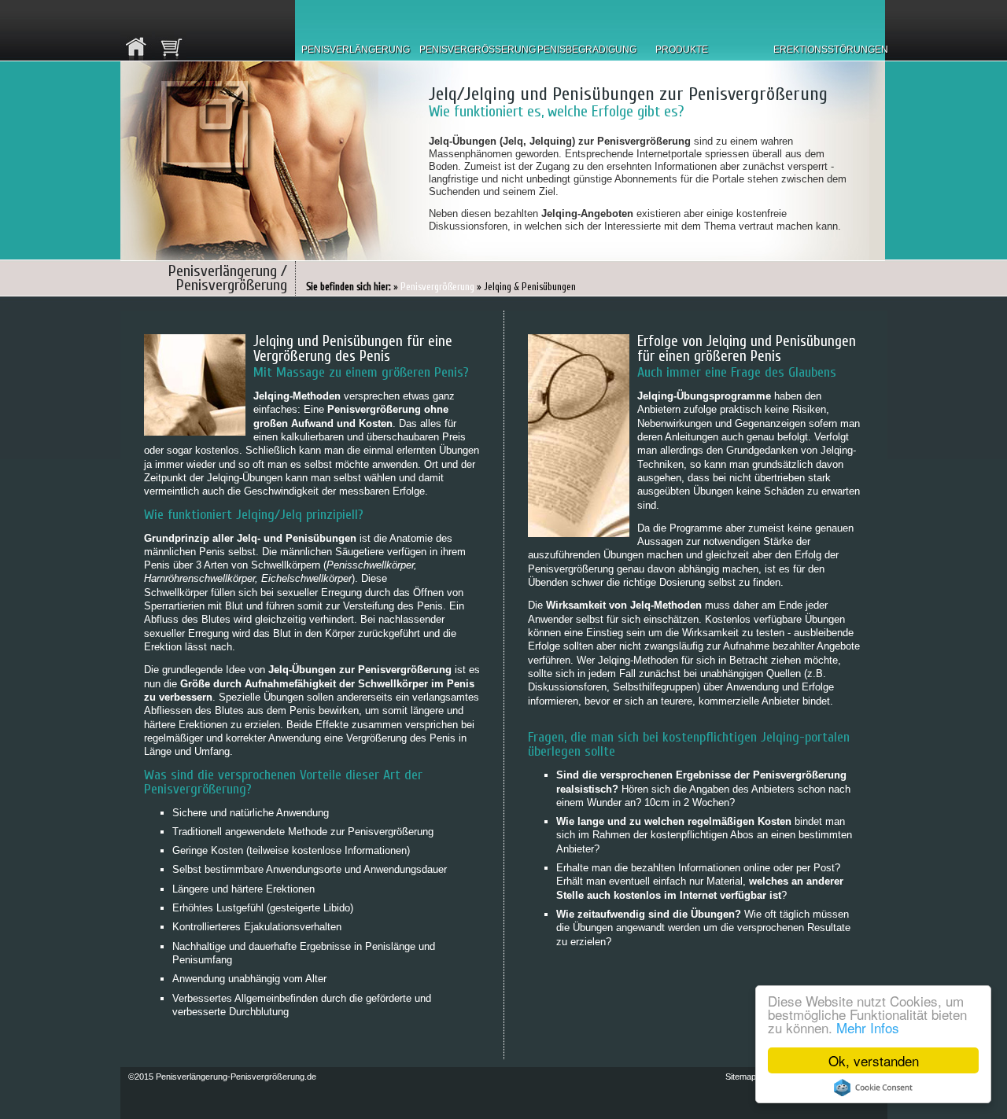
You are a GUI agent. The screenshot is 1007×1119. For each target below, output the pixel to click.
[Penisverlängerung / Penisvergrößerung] (136, 29)
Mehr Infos (867, 1027)
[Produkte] (170, 29)
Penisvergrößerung (437, 287)
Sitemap (740, 1076)
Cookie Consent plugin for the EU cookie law (873, 1087)
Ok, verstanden (873, 1060)
